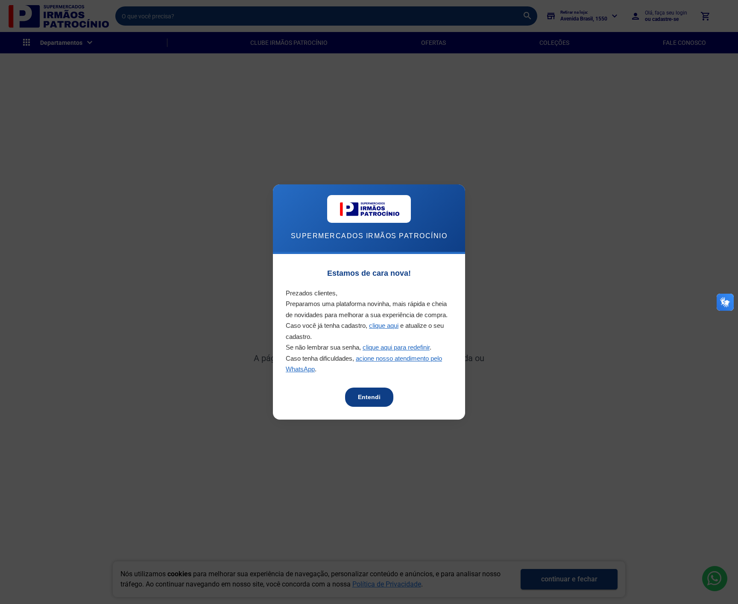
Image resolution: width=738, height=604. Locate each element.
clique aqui (383, 325)
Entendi (369, 397)
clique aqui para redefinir (396, 347)
